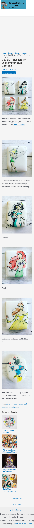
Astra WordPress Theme (22, 524)
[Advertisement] (17, 34)
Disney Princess (21, 53)
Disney (11, 53)
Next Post (17, 504)
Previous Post (17, 499)
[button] (3, 13)
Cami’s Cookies (19, 125)
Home (4, 53)
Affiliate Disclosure (17, 510)
